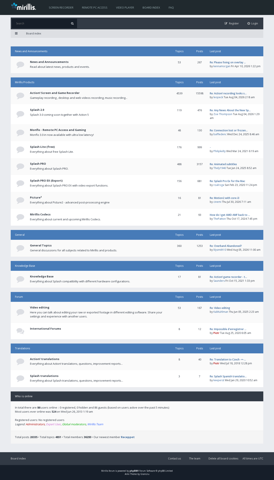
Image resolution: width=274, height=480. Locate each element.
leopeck (218, 97)
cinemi (217, 202)
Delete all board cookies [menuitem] (223, 458)
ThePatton (219, 219)
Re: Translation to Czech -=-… (228, 359)
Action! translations (44, 359)
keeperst (218, 380)
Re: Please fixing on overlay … (228, 62)
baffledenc (219, 134)
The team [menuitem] (194, 458)
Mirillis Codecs (40, 214)
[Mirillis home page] (24, 6)
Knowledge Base (25, 266)
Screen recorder (61, 7)
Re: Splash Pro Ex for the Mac (227, 181)
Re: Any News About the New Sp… (230, 110)
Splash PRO (38, 164)
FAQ (171, 7)
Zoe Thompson (222, 114)
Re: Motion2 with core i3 (224, 198)
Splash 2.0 (37, 110)
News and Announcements (31, 51)
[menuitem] (252, 23)
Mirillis (104, 470)
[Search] (72, 23)
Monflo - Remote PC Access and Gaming (58, 130)
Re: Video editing (220, 308)
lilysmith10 (219, 250)
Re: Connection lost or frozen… (229, 130)
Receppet (128, 437)
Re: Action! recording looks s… (228, 93)
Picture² (36, 197)
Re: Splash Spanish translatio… (228, 376)
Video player (125, 7)
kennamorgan (221, 66)
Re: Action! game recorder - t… (228, 277)
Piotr (216, 333)
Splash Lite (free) (42, 147)
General (20, 235)
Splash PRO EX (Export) (46, 180)
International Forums (45, 328)
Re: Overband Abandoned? (226, 246)
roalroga (218, 185)
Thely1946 (219, 168)
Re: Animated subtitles (223, 164)
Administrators (35, 424)
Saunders (219, 281)
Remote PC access (94, 7)
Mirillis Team (95, 424)
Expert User (53, 424)
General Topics (41, 245)
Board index (151, 7)
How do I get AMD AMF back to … (230, 215)
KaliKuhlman (220, 312)
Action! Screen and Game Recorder (55, 93)
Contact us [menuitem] (174, 458)
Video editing (39, 307)
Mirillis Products (24, 82)
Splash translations (44, 376)
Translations (22, 348)
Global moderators (74, 424)
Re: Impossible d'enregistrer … (228, 329)
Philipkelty (219, 151)
